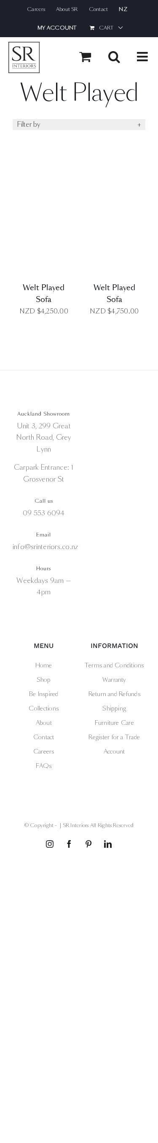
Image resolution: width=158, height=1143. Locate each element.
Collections (44, 708)
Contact (43, 737)
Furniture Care (114, 722)
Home (43, 665)
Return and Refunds (114, 694)
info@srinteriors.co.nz (45, 547)
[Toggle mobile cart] (85, 56)
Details (43, 217)
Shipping (114, 708)
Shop (44, 679)
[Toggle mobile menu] (143, 56)
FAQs (44, 766)
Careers (43, 751)
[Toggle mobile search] (114, 56)
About (44, 722)
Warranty (114, 679)
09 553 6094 (44, 513)
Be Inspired (44, 694)
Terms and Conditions (114, 665)
